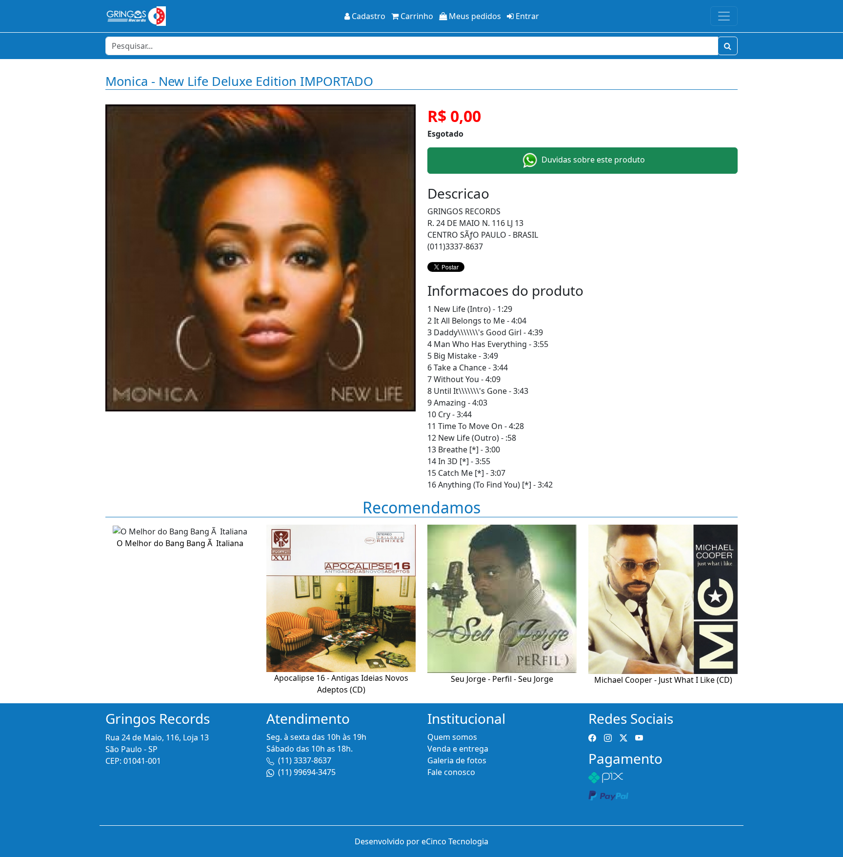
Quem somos (452, 737)
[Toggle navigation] (724, 16)
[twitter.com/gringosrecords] (623, 737)
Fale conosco (451, 772)
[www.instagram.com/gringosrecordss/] (608, 737)
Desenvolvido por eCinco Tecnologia (421, 841)
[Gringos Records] (135, 16)
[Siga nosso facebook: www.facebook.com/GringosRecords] (592, 737)
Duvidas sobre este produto (592, 159)
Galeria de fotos (456, 760)
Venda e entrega (457, 748)
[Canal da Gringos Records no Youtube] (639, 737)
